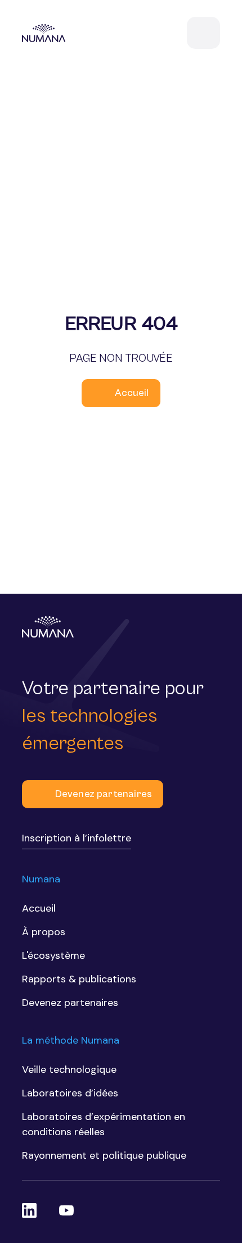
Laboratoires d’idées (70, 1093)
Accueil (132, 393)
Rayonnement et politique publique (104, 1155)
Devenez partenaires (103, 794)
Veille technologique (69, 1069)
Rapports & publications (79, 979)
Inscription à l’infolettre (76, 838)
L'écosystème (53, 955)
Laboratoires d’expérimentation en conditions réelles (103, 1124)
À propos (43, 932)
